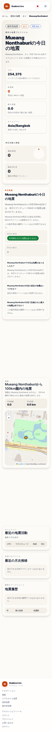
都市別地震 (12, 26)
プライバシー (7, 719)
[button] (9, 414)
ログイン (6, 726)
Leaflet (20, 464)
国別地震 (6, 702)
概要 (4, 695)
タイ (24, 16)
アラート (6, 715)
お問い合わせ (7, 723)
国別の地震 (15, 16)
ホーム (5, 16)
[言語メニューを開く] (38, 6)
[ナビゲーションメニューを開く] (45, 6)
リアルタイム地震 (9, 698)
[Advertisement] (26, 348)
